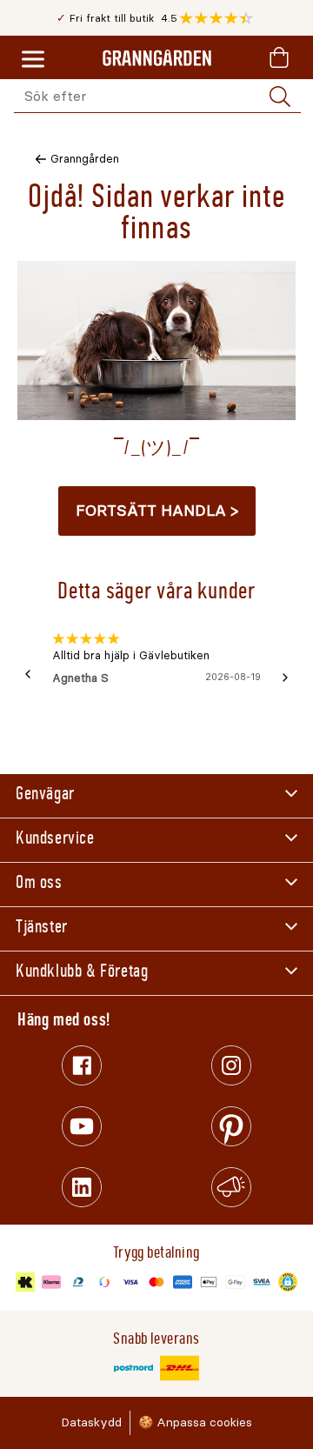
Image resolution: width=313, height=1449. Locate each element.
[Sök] (280, 96)
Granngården (84, 158)
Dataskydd (91, 1422)
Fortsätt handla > (157, 510)
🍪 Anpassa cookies (195, 1422)
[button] (220, 18)
